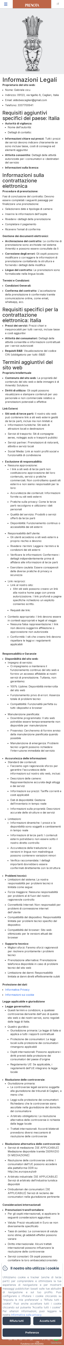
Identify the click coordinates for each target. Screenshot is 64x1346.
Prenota (32, 5)
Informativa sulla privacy (26, 1314)
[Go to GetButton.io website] (56, 1343)
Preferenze (32, 1332)
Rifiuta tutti (17, 1320)
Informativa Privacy (17, 989)
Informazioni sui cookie (19, 994)
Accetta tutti (47, 1320)
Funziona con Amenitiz (32, 1343)
